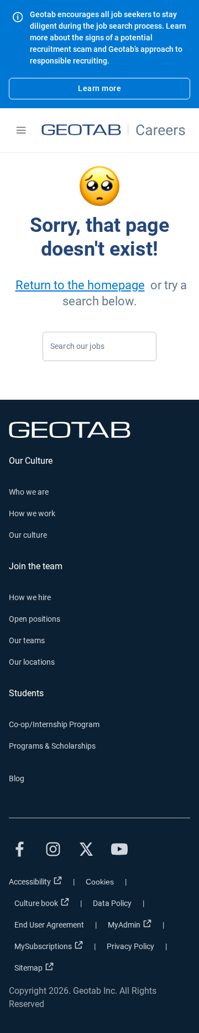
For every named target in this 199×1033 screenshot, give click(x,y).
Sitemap (28, 967)
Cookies (100, 881)
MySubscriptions (43, 946)
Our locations (32, 662)
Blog (16, 778)
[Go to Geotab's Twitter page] (86, 849)
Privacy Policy (130, 946)
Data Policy (112, 903)
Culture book (36, 903)
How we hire (30, 597)
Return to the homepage (80, 285)
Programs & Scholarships (52, 745)
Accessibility (30, 881)
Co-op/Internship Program (54, 724)
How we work (32, 513)
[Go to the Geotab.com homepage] (99, 430)
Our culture (28, 535)
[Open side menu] (21, 130)
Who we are (29, 492)
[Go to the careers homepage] (114, 130)
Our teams (27, 640)
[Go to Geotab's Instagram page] (53, 849)
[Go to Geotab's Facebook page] (20, 849)
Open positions (34, 618)
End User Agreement (49, 924)
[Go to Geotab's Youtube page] (119, 849)
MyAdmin (124, 924)
